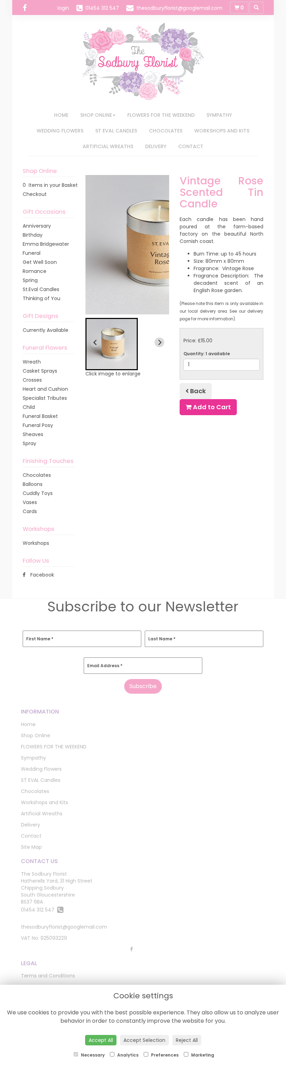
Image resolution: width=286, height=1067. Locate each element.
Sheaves (33, 434)
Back (197, 391)
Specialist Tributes (45, 398)
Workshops (36, 543)
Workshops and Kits (221, 130)
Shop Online (96, 115)
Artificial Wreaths (108, 146)
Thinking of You (41, 298)
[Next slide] (159, 342)
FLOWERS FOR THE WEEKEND (161, 115)
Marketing (202, 1055)
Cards (30, 511)
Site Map (31, 847)
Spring (30, 280)
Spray (29, 443)
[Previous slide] (95, 342)
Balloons (33, 484)
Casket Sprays (40, 370)
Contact (190, 146)
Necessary (92, 1055)
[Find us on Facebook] (27, 8)
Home (61, 115)
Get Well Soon (40, 262)
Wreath (32, 361)
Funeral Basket (40, 416)
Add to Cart (211, 407)
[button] (111, 344)
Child (29, 407)
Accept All (101, 1040)
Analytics (127, 1055)
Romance (34, 271)
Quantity (206, 354)
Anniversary (37, 225)
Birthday (33, 234)
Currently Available (45, 330)
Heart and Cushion (45, 389)
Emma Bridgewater (46, 244)
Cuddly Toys (38, 493)
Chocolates (165, 130)
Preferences (164, 1055)
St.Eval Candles (41, 289)
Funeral (31, 253)
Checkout (35, 194)
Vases (30, 502)
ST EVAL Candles (116, 130)
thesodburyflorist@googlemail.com (64, 926)
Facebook (41, 574)
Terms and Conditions (48, 975)
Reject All (187, 1040)
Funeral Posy (38, 425)
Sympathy (219, 115)
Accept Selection (144, 1040)
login (63, 8)
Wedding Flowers (60, 130)
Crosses (32, 379)
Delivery (155, 146)
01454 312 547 (39, 909)
